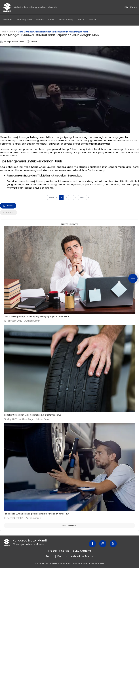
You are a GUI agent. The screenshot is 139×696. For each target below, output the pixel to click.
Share (10, 205)
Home (3, 31)
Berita (81, 19)
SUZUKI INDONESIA (50, 563)
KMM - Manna (130, 7)
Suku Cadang (66, 19)
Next (82, 197)
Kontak (92, 19)
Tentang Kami (24, 19)
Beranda (7, 19)
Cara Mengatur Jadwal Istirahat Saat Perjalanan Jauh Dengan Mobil (53, 31)
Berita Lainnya (69, 525)
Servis (51, 19)
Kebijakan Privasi (82, 556)
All (89, 197)
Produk (40, 19)
